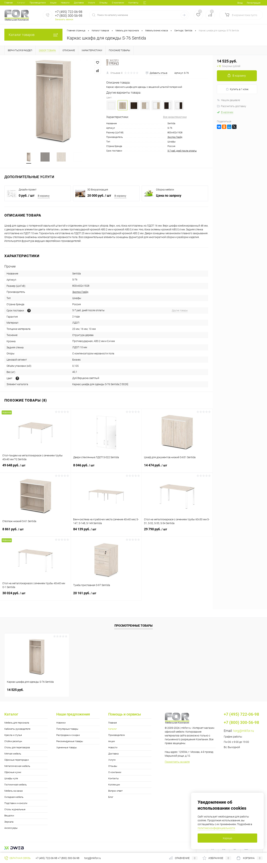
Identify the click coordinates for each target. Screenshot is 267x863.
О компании (118, 2)
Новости (65, 2)
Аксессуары (11, 828)
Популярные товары (67, 729)
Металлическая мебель (17, 766)
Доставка (79, 2)
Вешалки (9, 815)
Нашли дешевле (230, 100)
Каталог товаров (22, 35)
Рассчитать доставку (233, 106)
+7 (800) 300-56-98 (68, 858)
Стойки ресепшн (13, 741)
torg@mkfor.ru (243, 731)
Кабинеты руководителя (17, 729)
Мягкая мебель (12, 753)
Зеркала (8, 821)
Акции (53, 2)
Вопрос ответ (115, 790)
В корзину (44, 195)
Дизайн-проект (28, 189)
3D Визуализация (97, 189)
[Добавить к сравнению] (97, 70)
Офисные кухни (12, 772)
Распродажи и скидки (68, 735)
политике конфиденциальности (216, 828)
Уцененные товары (66, 747)
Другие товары (180, 310)
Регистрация (253, 2)
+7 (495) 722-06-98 (46, 858)
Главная (8, 2)
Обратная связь (20, 858)
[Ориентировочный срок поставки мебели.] (29, 310)
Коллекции (114, 784)
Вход (239, 2)
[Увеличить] (53, 101)
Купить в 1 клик (239, 89)
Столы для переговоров (17, 747)
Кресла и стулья (13, 735)
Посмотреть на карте (177, 761)
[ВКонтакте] (219, 127)
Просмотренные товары (133, 625)
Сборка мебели (165, 189)
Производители (38, 2)
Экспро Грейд (174, 137)
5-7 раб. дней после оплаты (182, 150)
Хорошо (227, 838)
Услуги (91, 2)
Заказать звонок (64, 19)
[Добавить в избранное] (97, 62)
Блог (110, 797)
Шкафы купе (11, 778)
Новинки (61, 722)
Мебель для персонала (16, 722)
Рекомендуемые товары (69, 741)
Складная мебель (13, 797)
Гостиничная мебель (15, 784)
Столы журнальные (14, 809)
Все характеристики (175, 116)
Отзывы (103, 2)
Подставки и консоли (15, 803)
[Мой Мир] (229, 127)
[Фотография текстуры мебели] (17, 378)
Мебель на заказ (13, 790)
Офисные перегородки (16, 759)
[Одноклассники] (224, 127)
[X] (234, 127)
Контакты (133, 2)
